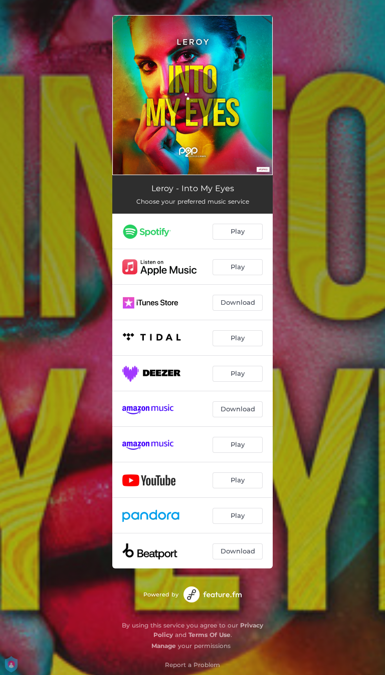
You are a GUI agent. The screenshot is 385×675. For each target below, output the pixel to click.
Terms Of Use (209, 634)
